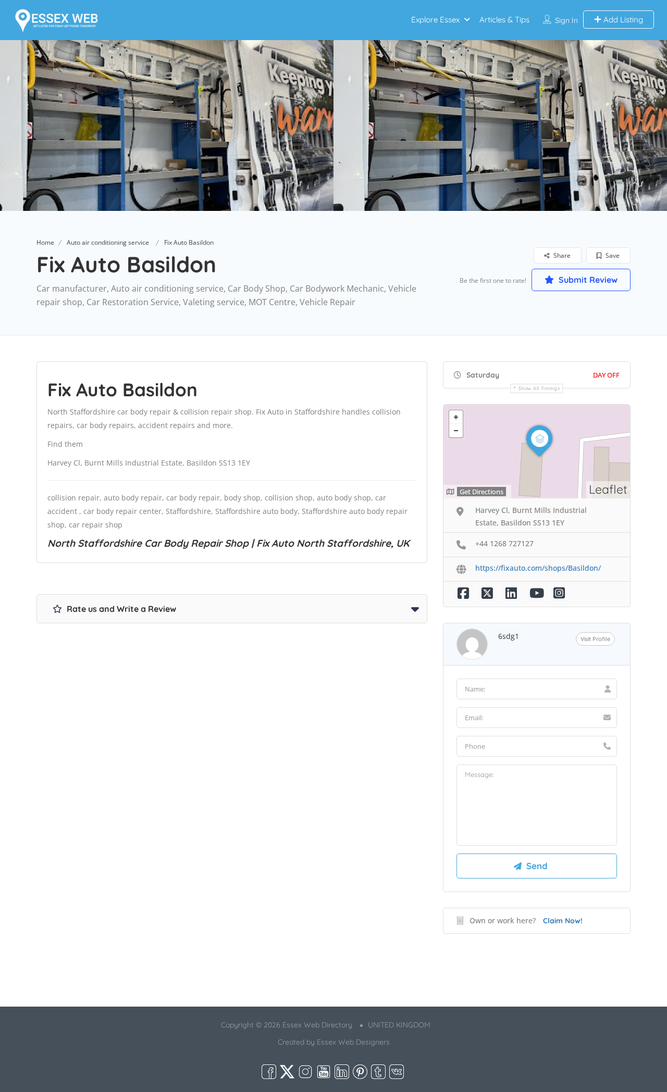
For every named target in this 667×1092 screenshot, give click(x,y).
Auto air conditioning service (108, 242)
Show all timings (539, 388)
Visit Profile (595, 639)
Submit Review (587, 279)
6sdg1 (508, 636)
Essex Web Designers (353, 1042)
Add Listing (622, 19)
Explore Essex (435, 19)
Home (45, 242)
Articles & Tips (504, 19)
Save (612, 255)
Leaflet (608, 489)
